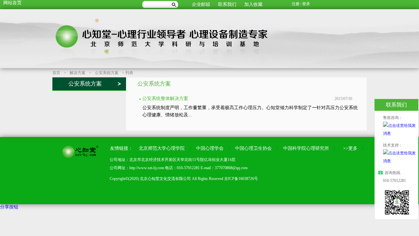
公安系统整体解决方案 (165, 98)
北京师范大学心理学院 (162, 148)
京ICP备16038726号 (241, 178)
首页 (56, 72)
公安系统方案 (106, 72)
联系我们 (227, 4)
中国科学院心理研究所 (306, 148)
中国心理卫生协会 (253, 148)
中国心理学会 (210, 148)
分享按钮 (9, 207)
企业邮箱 (201, 4)
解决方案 (77, 72)
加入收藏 (253, 4)
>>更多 (348, 148)
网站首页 (12, 2)
